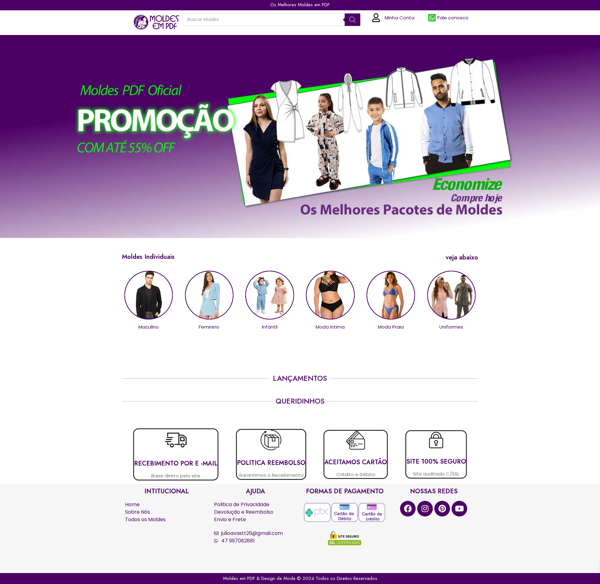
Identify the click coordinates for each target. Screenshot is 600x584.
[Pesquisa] (352, 19)
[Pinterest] (442, 508)
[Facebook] (408, 508)
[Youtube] (459, 508)
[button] (462, 257)
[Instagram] (425, 508)
